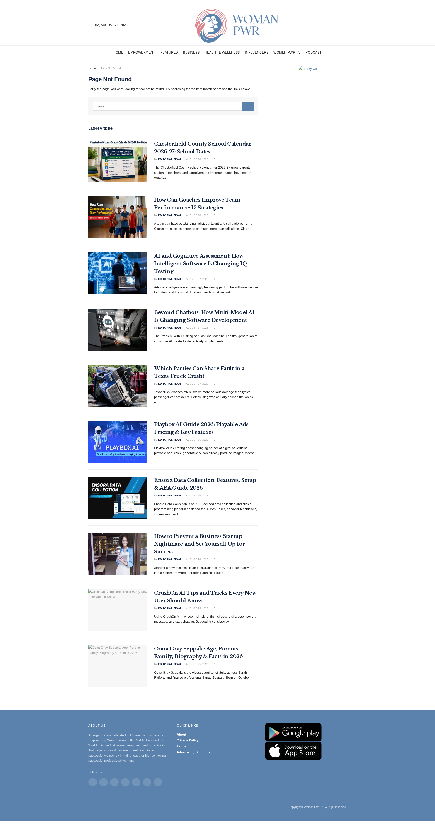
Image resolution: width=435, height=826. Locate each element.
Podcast (314, 52)
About (181, 734)
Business (191, 52)
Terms (181, 746)
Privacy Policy (187, 740)
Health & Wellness (222, 52)
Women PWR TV (287, 52)
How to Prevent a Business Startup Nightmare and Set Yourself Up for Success (199, 544)
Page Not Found (111, 68)
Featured (169, 52)
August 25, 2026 (197, 608)
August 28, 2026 (197, 159)
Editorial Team (169, 159)
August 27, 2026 (197, 279)
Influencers (256, 52)
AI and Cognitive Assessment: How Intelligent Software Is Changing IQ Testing (200, 263)
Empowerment (141, 52)
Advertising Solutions (193, 752)
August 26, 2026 (197, 439)
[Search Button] (248, 106)
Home (118, 52)
